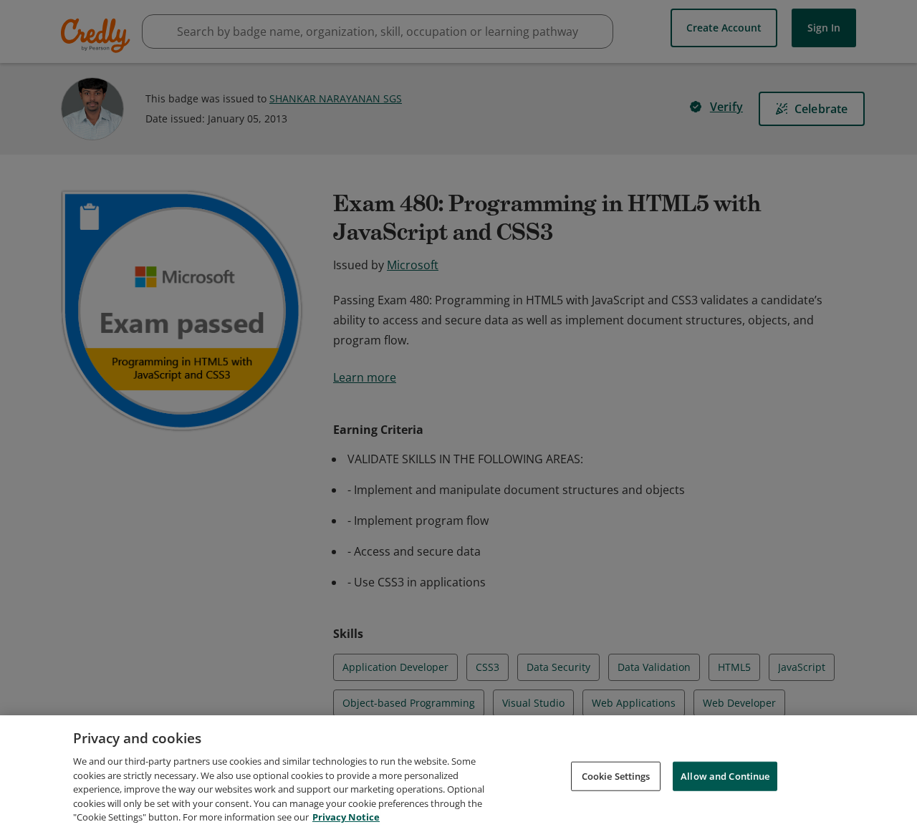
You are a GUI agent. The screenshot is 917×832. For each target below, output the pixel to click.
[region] (458, 773)
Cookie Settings (616, 775)
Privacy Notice (346, 817)
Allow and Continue (725, 775)
